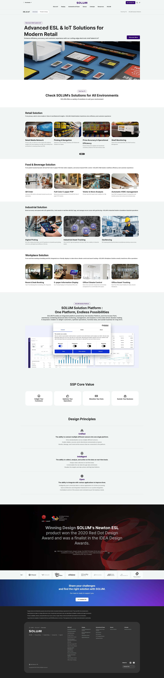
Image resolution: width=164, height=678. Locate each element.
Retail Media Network (72, 629)
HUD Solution (98, 632)
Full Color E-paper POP (72, 644)
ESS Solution (98, 634)
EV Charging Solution (100, 636)
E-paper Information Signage (72, 655)
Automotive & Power (74, 6)
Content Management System (86, 630)
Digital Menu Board (85, 635)
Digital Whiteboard (85, 637)
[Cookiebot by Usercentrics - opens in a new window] (103, 326)
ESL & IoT (55, 6)
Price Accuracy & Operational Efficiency (72, 640)
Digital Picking (70, 650)
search (137, 2)
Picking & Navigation (72, 631)
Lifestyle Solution (127, 629)
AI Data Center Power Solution (100, 630)
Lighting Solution (99, 638)
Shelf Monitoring (71, 633)
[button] (138, 132)
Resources (101, 6)
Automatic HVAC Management (71, 648)
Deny (63, 351)
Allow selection (82, 351)
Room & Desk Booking (72, 652)
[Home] (82, 3)
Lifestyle (92, 6)
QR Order (69, 642)
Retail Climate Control (72, 637)
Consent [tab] (63, 329)
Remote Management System (86, 633)
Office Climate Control (72, 657)
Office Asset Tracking (72, 659)
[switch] (75, 346)
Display (63, 6)
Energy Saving (70, 635)
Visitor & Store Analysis (72, 645)
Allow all (100, 351)
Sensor (85, 6)
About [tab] (101, 329)
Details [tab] (82, 329)
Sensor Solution (113, 629)
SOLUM (109, 6)
